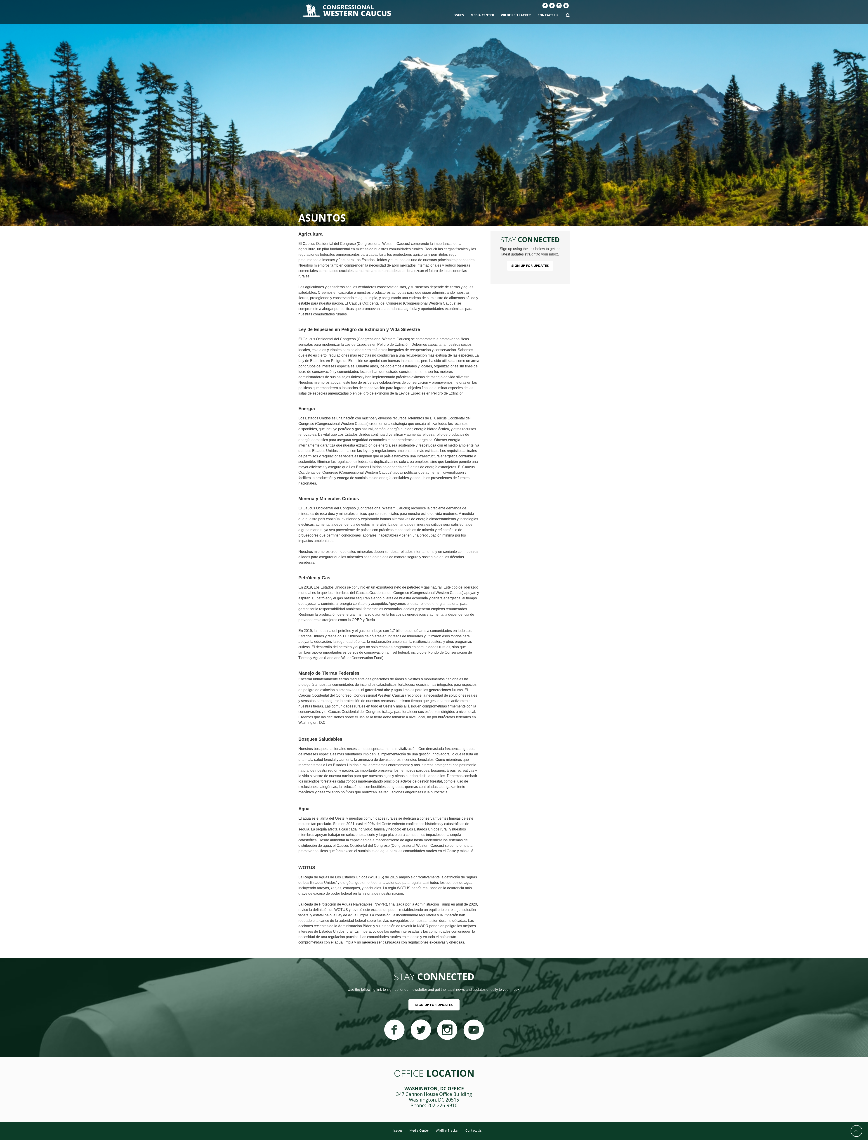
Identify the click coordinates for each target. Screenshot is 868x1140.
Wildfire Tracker (516, 15)
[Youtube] (566, 6)
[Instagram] (559, 6)
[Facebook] (545, 6)
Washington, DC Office (434, 1088)
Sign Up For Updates (530, 265)
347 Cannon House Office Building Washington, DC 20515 (434, 1097)
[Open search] (568, 16)
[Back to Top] (856, 1131)
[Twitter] (552, 6)
